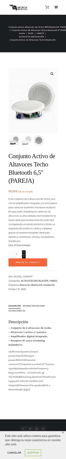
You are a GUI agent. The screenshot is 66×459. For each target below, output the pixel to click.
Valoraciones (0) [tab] (16, 310)
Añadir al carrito (28, 262)
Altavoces (25, 285)
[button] (52, 74)
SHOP (30, 33)
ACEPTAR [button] (33, 452)
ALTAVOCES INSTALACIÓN (31, 36)
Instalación (49, 285)
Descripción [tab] (14, 306)
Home (22, 33)
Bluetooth (36, 285)
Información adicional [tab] (34, 306)
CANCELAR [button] (14, 452)
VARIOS (40, 33)
